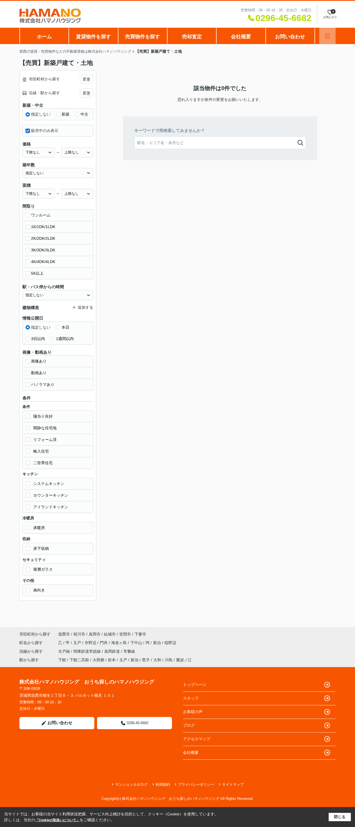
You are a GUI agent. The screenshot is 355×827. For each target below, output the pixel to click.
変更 (86, 79)
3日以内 (38, 338)
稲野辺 (170, 642)
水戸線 (64, 651)
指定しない (40, 114)
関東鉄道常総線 (87, 651)
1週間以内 (65, 338)
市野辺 (91, 642)
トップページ (194, 684)
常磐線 (129, 651)
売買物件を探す (142, 36)
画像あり (39, 361)
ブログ (189, 725)
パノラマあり (42, 384)
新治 (157, 642)
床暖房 (39, 527)
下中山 (136, 642)
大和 (157, 660)
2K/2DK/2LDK (43, 238)
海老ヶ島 (119, 642)
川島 (169, 660)
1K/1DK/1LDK (43, 226)
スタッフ (191, 698)
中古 (84, 114)
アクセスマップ (196, 739)
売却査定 (192, 36)
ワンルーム (40, 215)
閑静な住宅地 (45, 428)
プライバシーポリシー (196, 784)
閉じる (340, 817)
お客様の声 (192, 711)
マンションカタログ (131, 784)
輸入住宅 (41, 451)
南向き (39, 590)
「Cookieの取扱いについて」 (57, 820)
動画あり (39, 373)
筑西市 (64, 634)
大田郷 (98, 660)
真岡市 (94, 634)
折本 (112, 660)
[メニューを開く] (327, 35)
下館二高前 (79, 660)
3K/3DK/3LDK (43, 250)
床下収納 (41, 548)
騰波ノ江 (184, 660)
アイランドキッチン (50, 507)
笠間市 (125, 634)
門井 (104, 642)
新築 (65, 114)
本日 (65, 327)
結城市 (110, 634)
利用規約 (163, 784)
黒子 (146, 660)
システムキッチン (48, 483)
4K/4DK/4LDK (43, 261)
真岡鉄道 (112, 651)
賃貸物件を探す (93, 36)
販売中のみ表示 (44, 130)
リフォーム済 (45, 439)
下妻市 (140, 634)
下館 (62, 660)
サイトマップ (233, 784)
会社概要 (241, 36)
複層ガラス (43, 569)
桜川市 (79, 634)
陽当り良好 (43, 416)
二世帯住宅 (43, 463)
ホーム (44, 36)
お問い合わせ (290, 36)
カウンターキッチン (50, 495)
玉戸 (77, 642)
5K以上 (37, 273)
